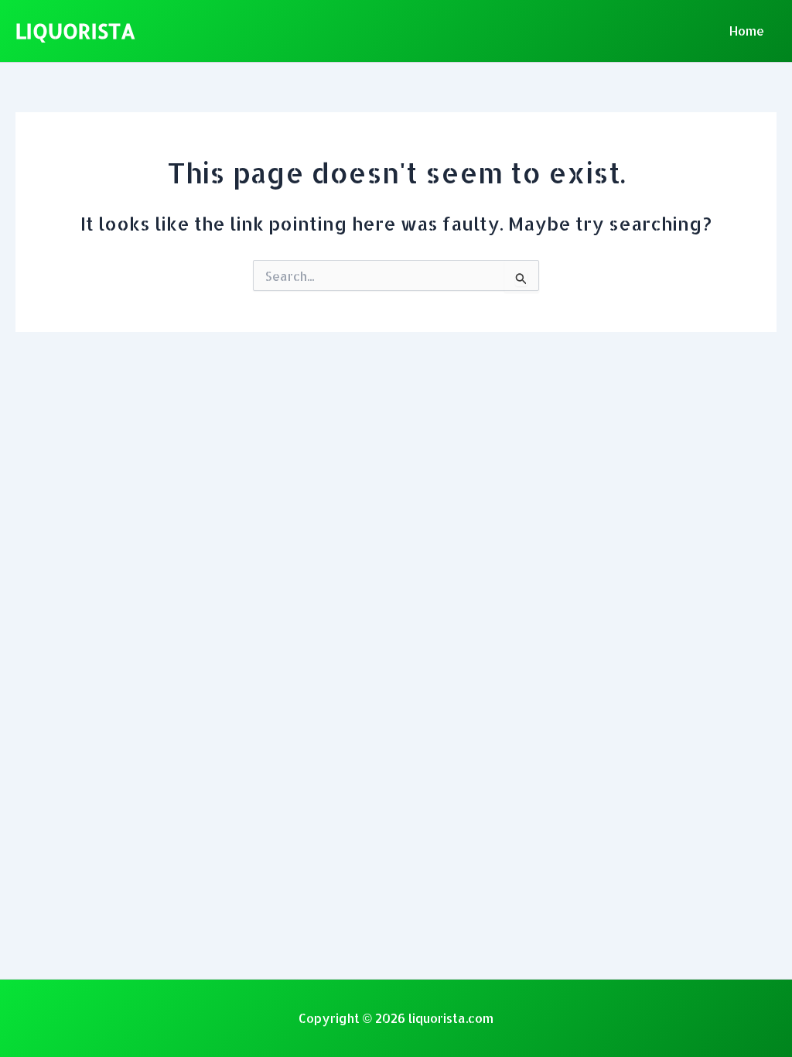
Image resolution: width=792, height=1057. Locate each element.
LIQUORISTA (75, 30)
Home (746, 30)
